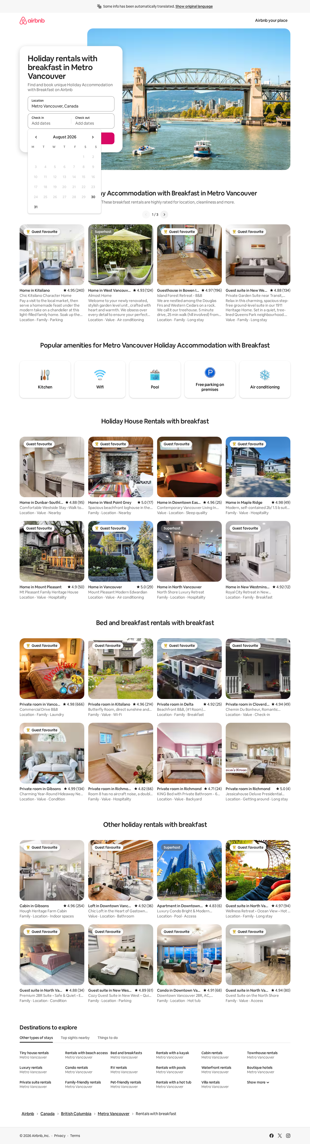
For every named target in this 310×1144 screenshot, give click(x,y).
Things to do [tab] (108, 1038)
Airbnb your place (271, 20)
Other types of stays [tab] (36, 1038)
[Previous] (146, 214)
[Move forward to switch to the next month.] (92, 137)
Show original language (194, 6)
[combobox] (71, 106)
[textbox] (49, 123)
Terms (75, 1135)
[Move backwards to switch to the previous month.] (36, 137)
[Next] (164, 214)
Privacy (59, 1135)
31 (35, 207)
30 (93, 197)
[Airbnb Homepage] (32, 20)
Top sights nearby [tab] (75, 1038)
